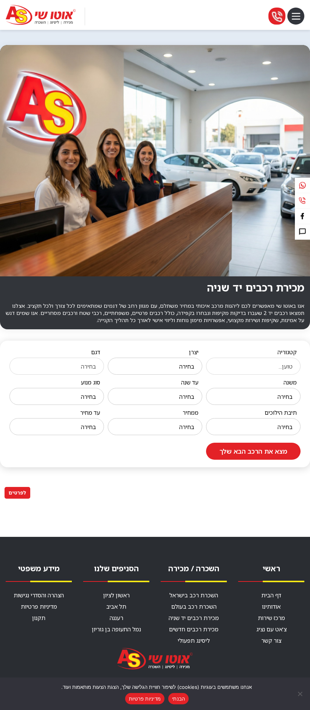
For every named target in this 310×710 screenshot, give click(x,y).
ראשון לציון (116, 595)
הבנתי (178, 699)
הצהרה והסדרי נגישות (39, 595)
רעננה (116, 618)
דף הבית (271, 595)
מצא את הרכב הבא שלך (253, 451)
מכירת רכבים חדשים (194, 629)
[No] (300, 694)
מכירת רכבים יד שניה (194, 618)
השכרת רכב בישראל (193, 595)
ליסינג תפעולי (194, 640)
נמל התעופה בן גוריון (116, 629)
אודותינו (271, 606)
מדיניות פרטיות (39, 606)
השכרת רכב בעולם (194, 606)
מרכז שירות (271, 618)
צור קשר (271, 640)
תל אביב (116, 606)
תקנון (38, 618)
